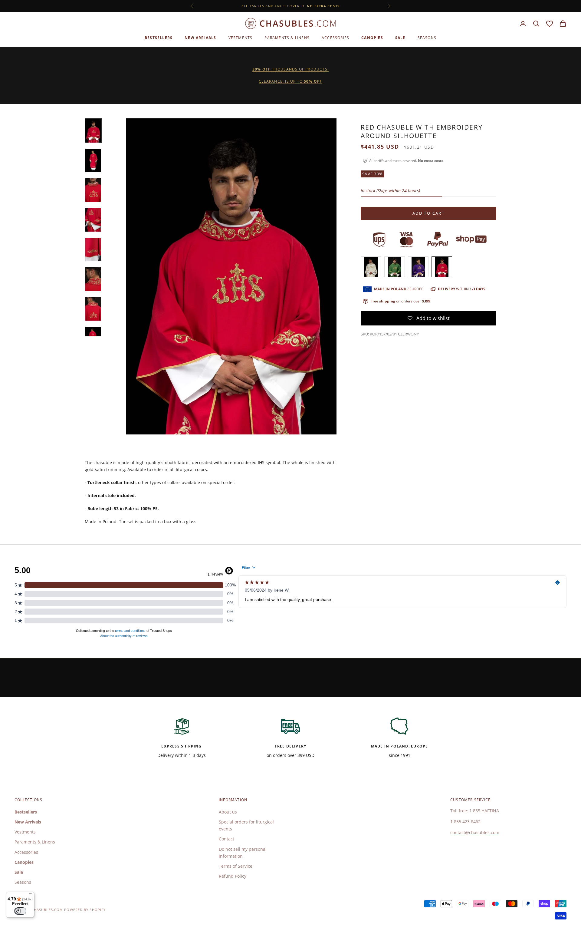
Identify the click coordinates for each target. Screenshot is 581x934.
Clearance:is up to (290, 81)
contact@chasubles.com (474, 832)
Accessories (335, 37)
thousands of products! (290, 69)
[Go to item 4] (93, 219)
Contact (226, 839)
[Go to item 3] (93, 190)
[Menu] (30, 895)
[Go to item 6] (93, 279)
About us (228, 812)
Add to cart (428, 213)
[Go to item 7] (93, 308)
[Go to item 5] (93, 249)
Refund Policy (232, 876)
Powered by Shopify (85, 909)
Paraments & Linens (287, 37)
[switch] (20, 911)
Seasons (427, 37)
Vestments (240, 37)
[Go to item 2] (93, 160)
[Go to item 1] (93, 130)
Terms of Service (235, 866)
